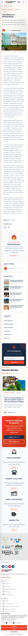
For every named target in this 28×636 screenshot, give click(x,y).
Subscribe (14, 362)
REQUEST (14, 488)
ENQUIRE (14, 467)
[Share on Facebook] (4, 227)
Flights (6, 601)
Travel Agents (8, 594)
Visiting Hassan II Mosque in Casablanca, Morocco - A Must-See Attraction (17, 281)
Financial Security (9, 609)
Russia (13, 220)
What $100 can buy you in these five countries (16, 300)
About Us (7, 583)
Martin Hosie (11, 412)
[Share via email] (8, 227)
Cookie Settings (6, 577)
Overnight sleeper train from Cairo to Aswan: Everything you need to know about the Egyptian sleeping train (16, 293)
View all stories (6, 373)
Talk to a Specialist (14, 441)
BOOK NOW (14, 509)
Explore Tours (13, 437)
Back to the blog (8, 6)
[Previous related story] (4, 395)
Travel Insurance (9, 604)
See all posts (13, 255)
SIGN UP (14, 530)
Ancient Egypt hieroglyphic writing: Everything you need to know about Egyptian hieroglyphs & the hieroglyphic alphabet (17, 306)
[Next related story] (23, 395)
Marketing (7, 592)
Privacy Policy (5, 574)
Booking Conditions (10, 612)
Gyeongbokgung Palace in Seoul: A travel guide (16, 287)
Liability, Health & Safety (11, 606)
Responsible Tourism (10, 589)
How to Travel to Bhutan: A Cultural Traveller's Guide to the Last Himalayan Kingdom (14, 399)
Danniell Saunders (16, 30)
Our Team (7, 586)
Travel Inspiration (8, 9)
